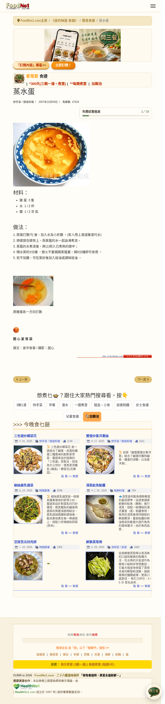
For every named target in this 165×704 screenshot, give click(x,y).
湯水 (65, 405)
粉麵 (118, 654)
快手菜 (37, 405)
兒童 (97, 654)
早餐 (52, 405)
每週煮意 (80, 84)
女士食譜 (142, 405)
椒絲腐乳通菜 (23, 485)
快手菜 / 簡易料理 (23, 101)
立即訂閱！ (63, 65)
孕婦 (76, 654)
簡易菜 (54, 654)
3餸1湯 (21, 405)
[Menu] (153, 6)
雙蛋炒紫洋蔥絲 (97, 436)
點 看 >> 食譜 (69, 476)
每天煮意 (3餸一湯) (73, 664)
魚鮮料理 (119, 490)
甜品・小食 (102, 405)
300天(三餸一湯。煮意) (48, 84)
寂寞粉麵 (123, 405)
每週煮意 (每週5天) (101, 664)
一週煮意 (81, 405)
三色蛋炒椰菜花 (25, 436)
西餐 (87, 654)
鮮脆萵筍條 (94, 542)
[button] (154, 692)
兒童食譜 (72, 416)
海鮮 (107, 654)
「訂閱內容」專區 (29, 65)
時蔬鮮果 (44, 490)
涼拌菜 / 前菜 (119, 547)
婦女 (66, 654)
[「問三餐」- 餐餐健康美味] (82, 45)
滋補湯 (40, 654)
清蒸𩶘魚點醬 (95, 485)
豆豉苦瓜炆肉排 (25, 542)
